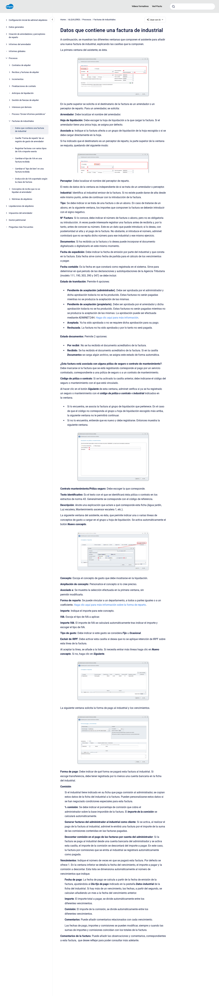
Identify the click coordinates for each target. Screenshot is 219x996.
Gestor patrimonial (17, 220)
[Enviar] (173, 6)
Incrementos (18, 79)
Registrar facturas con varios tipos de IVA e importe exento (31, 150)
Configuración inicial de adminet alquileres (28, 20)
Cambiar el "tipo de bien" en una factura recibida (29, 170)
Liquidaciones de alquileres (21, 206)
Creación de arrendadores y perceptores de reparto (27, 35)
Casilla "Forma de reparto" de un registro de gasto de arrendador (29, 140)
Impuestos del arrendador (20, 213)
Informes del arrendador (20, 44)
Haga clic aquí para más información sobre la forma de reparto (110, 604)
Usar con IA (155, 20)
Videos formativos (140, 6)
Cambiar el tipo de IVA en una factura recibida (28, 160)
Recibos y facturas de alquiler (25, 72)
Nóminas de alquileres (22, 199)
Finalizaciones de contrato (24, 86)
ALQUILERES (74, 19)
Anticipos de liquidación (23, 93)
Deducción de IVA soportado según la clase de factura (31, 180)
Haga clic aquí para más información (117, 317)
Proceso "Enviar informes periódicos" (29, 114)
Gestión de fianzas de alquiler (25, 100)
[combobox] (192, 6)
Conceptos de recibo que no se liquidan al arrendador (26, 190)
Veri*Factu (157, 6)
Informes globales (17, 51)
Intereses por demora (21, 107)
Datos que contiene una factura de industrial (29, 129)
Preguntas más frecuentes (21, 227)
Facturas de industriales (23, 121)
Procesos (13, 58)
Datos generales (16, 27)
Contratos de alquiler (21, 65)
